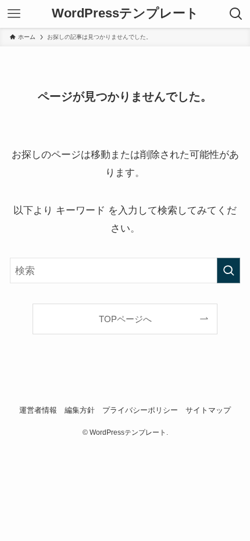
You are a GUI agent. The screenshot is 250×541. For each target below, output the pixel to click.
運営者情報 (38, 410)
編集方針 (80, 410)
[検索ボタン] (236, 14)
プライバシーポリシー (140, 410)
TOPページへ (125, 319)
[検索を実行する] (228, 270)
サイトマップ (208, 410)
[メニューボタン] (14, 14)
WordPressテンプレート (125, 14)
